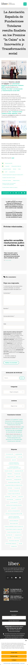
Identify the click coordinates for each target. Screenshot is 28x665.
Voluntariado (17, 537)
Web (4, 324)
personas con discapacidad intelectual (14, 513)
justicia (20, 496)
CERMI (9, 473)
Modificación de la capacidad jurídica (14, 505)
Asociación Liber (8, 470)
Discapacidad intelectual (16, 166)
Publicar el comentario (11, 362)
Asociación (7, 166)
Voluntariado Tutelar (14, 540)
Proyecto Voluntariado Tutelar (13, 532)
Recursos (6, 260)
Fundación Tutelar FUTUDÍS (13, 493)
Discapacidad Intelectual (14, 482)
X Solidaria (14, 546)
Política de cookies (6, 663)
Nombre (6, 308)
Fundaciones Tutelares (6, 169)
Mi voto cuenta (14, 502)
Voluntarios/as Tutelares (11, 543)
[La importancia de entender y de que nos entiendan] (6, 591)
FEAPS (10, 488)
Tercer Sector (9, 534)
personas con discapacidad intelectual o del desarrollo (14, 517)
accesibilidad (18, 454)
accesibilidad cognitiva (10, 457)
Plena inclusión (14, 523)
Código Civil (10, 476)
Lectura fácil (10, 499)
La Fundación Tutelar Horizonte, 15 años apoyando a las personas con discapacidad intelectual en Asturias (14, 438)
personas (13, 508)
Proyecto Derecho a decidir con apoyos (9, 187)
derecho (18, 476)
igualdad (7, 496)
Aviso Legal (22, 663)
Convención (17, 473)
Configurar (14, 660)
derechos (9, 479)
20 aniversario (9, 454)
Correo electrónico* (14, 620)
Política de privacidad (15, 663)
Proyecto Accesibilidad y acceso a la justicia (14, 526)
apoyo (14, 459)
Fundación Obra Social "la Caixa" (8, 177)
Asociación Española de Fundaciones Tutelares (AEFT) (12, 85)
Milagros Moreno (16, 180)
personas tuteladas (13, 520)
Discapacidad (17, 479)
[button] (26, 640)
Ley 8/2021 (18, 499)
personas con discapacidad (14, 510)
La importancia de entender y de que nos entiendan (17, 590)
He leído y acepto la (9, 356)
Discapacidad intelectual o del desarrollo (13, 485)
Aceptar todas (14, 652)
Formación (17, 488)
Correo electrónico (8, 316)
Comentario (7, 293)
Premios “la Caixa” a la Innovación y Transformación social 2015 (9, 184)
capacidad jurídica (19, 470)
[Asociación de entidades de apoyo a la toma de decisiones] (8, 4)
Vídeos (10, 260)
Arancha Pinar (12, 171)
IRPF (14, 496)
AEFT (6, 171)
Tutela (19, 169)
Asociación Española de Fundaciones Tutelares (14, 463)
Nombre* (14, 615)
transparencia (18, 534)
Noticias (14, 169)
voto (20, 543)
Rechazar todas (14, 656)
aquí (13, 158)
